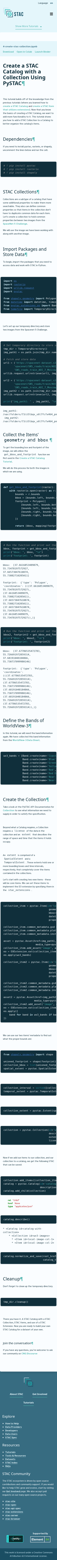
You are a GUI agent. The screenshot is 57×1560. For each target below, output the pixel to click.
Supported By (40, 1533)
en (51, 2)
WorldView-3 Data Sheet (26, 740)
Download (8, 51)
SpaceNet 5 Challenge (15, 223)
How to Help (12, 1423)
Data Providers (13, 1426)
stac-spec (10, 1504)
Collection (8, 810)
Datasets (10, 1459)
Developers (11, 1430)
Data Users (11, 1433)
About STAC (16, 1394)
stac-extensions (14, 1511)
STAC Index (11, 1462)
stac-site (10, 1501)
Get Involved (39, 1394)
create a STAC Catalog (15, 106)
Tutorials (28, 1402)
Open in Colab (24, 51)
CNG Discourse (29, 1353)
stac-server (11, 1515)
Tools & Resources (15, 1455)
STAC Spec (11, 1437)
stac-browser (12, 1518)
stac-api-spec (13, 1508)
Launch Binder (43, 51)
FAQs (8, 1466)
